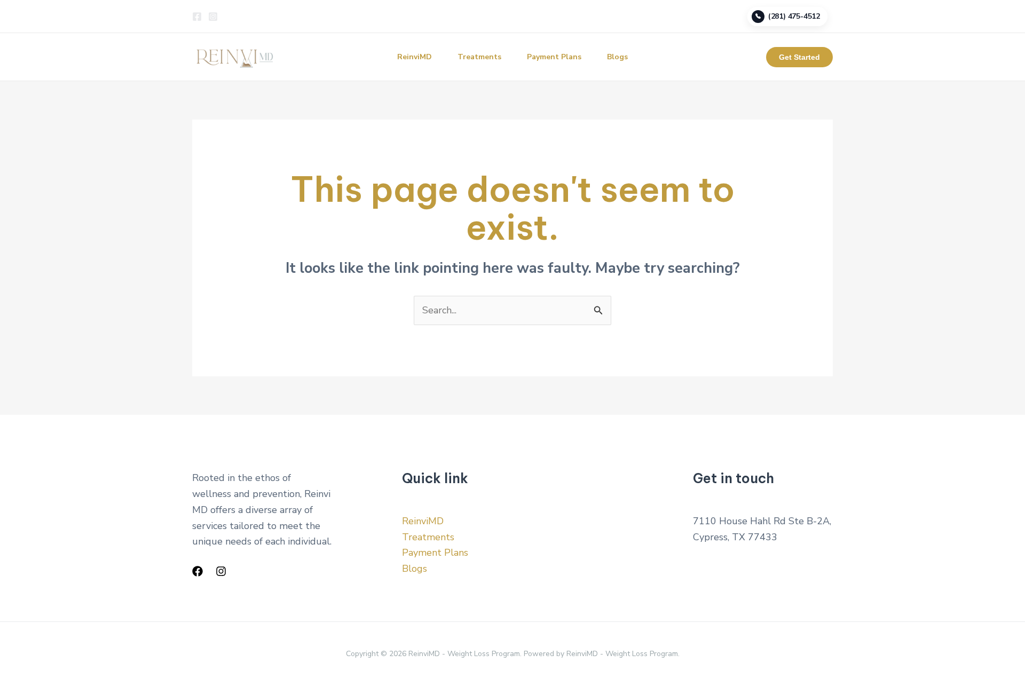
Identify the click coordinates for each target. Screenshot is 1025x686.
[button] (799, 57)
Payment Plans (554, 57)
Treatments (479, 57)
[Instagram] (213, 16)
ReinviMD (414, 57)
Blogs (617, 57)
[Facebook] (197, 16)
